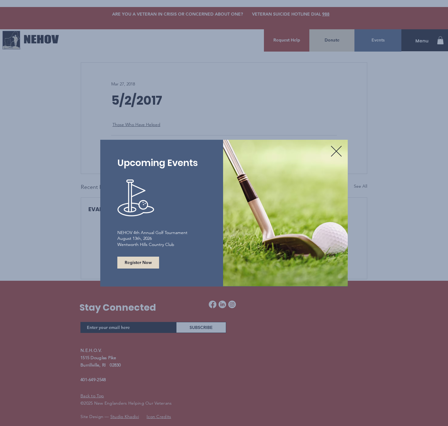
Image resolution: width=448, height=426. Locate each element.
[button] (336, 151)
